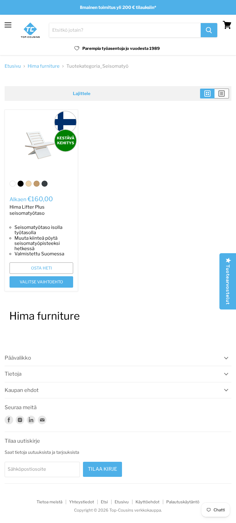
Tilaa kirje (102, 469)
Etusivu (13, 66)
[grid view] (207, 93)
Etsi (104, 501)
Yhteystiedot (81, 501)
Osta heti (41, 267)
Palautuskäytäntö (182, 501)
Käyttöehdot (147, 501)
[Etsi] (209, 30)
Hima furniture (44, 66)
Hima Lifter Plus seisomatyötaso (27, 210)
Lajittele (81, 93)
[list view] (221, 93)
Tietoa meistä (49, 501)
